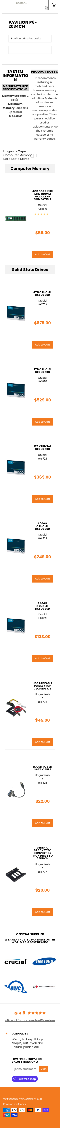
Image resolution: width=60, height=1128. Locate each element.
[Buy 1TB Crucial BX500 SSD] (16, 468)
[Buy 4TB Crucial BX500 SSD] (16, 313)
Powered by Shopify (14, 1104)
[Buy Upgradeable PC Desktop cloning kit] (16, 707)
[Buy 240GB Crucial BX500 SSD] (16, 626)
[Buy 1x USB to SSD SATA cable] (16, 790)
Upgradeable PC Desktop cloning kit (42, 686)
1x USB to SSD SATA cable (42, 768)
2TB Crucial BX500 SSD (43, 370)
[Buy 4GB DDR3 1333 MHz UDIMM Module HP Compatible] (16, 218)
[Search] (46, 8)
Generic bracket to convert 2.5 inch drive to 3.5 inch (42, 853)
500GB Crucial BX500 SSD (42, 526)
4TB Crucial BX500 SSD (42, 293)
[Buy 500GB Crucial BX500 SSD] (16, 546)
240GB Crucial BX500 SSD (42, 606)
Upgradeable (42, 696)
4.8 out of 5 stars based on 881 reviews (30, 1020)
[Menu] (5, 5)
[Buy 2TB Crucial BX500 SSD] (16, 390)
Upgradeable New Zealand (18, 1098)
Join (43, 1069)
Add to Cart (42, 345)
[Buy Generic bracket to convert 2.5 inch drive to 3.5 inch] (16, 875)
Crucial (42, 301)
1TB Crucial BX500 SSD (42, 447)
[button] (54, 5)
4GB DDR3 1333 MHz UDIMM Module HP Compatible (42, 195)
